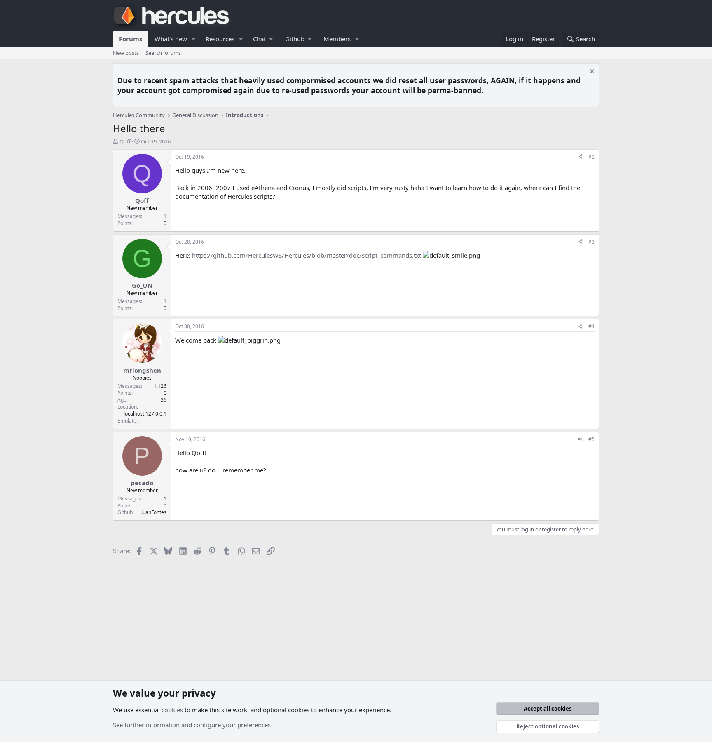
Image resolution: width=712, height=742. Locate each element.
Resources (220, 39)
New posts (126, 52)
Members (337, 39)
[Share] (580, 157)
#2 (591, 156)
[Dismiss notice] (591, 72)
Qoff (125, 141)
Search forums (163, 52)
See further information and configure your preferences (192, 725)
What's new (171, 39)
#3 (591, 241)
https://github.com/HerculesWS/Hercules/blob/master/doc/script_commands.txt (306, 255)
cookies (172, 710)
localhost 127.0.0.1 (145, 413)
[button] (193, 39)
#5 (591, 439)
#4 (591, 326)
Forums (130, 39)
